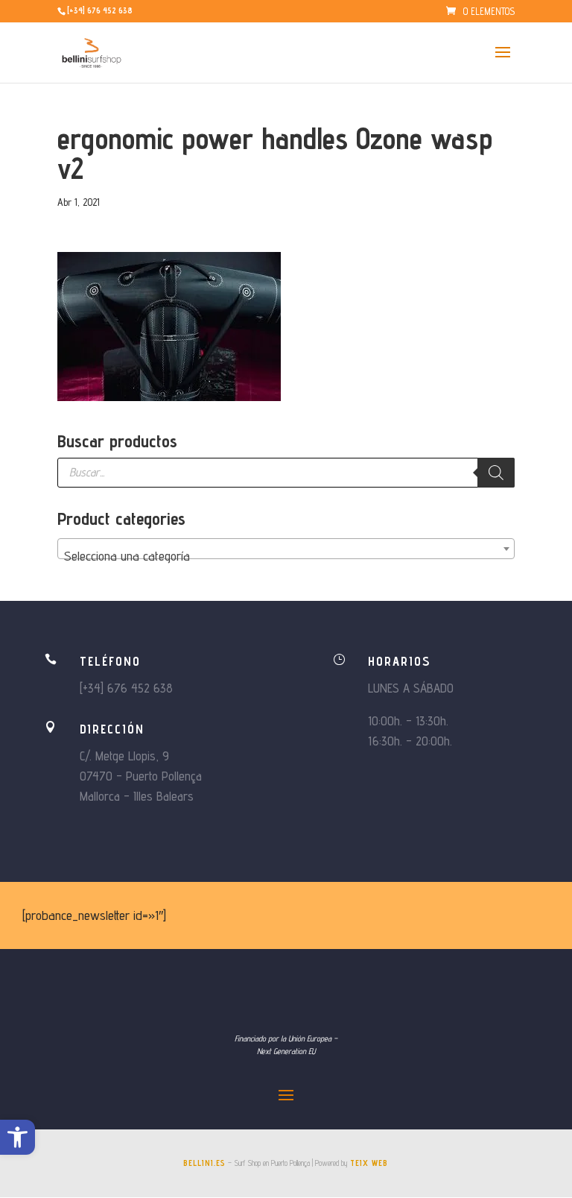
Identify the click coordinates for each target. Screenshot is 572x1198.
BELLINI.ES (204, 1163)
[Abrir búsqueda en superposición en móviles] (286, 473)
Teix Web (369, 1163)
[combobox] (286, 548)
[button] (17, 1137)
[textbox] (286, 556)
